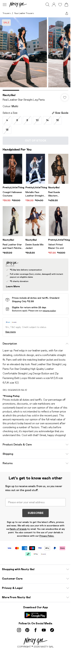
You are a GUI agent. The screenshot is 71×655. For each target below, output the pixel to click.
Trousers (7, 13)
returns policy (49, 311)
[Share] (67, 13)
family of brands (18, 529)
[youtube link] (44, 630)
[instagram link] (19, 630)
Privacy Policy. (46, 536)
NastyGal (9, 95)
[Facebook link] (35, 630)
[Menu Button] (5, 5)
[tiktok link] (52, 630)
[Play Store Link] (35, 615)
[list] (35, 54)
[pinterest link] (27, 630)
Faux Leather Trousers (24, 13)
